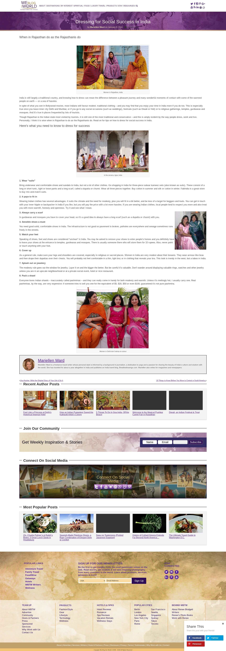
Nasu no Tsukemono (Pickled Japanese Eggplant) (109, 536)
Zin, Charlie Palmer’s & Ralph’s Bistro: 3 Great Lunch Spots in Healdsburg (38, 537)
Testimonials (140, 645)
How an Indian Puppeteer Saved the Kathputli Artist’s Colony (76, 413)
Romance (101, 612)
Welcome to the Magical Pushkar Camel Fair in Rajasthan (147, 413)
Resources (129, 6)
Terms (130, 645)
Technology (64, 618)
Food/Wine (30, 575)
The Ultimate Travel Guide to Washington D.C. (182, 536)
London (137, 612)
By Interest (67, 6)
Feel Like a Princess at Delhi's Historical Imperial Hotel (37, 413)
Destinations (53, 6)
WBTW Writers (33, 584)
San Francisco (158, 609)
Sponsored (27, 624)
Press (25, 621)
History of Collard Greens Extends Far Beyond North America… (148, 536)
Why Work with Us (31, 629)
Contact (166, 645)
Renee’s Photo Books (182, 615)
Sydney (154, 618)
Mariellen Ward (97, 27)
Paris (136, 621)
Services (26, 626)
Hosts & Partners (30, 618)
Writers (175, 612)
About (42, 6)
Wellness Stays (104, 621)
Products (112, 6)
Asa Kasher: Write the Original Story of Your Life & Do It (41, 381)
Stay (120, 6)
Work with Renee (180, 618)
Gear (61, 612)
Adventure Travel (34, 569)
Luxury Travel (98, 6)
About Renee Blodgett (182, 609)
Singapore (156, 615)
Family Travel (32, 572)
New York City (141, 618)
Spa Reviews (103, 615)
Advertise (26, 612)
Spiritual (78, 6)
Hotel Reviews (104, 609)
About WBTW (28, 609)
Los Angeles (140, 615)
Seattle (154, 612)
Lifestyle (63, 615)
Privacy (123, 645)
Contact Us (27, 632)
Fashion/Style (66, 609)
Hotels (28, 581)
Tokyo (154, 621)
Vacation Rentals (105, 618)
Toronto (154, 624)
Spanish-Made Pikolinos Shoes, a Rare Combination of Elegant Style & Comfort (76, 537)
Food (87, 6)
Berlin (137, 609)
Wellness (30, 588)
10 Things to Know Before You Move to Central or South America (181, 381)
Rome (137, 624)
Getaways (30, 578)
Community (27, 615)
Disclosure (114, 645)
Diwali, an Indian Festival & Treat (184, 412)
